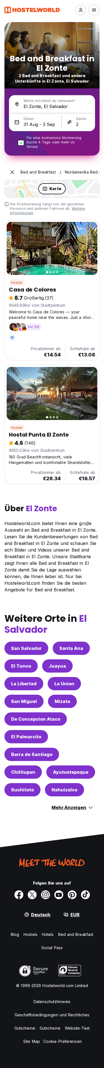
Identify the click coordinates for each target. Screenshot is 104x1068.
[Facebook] (18, 894)
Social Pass (52, 947)
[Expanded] (12, 172)
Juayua (57, 666)
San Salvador (26, 648)
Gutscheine (24, 1028)
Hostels (30, 934)
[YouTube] (58, 894)
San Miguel (24, 701)
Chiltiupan (23, 772)
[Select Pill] (80, 9)
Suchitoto (22, 790)
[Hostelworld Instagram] (45, 894)
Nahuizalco (64, 790)
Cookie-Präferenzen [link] (62, 1041)
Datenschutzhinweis (52, 1001)
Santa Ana (71, 648)
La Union (64, 683)
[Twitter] (32, 894)
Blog (15, 934)
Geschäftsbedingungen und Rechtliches (52, 1014)
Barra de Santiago (31, 754)
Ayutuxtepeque (70, 772)
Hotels (48, 934)
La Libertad (24, 683)
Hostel (16, 282)
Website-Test (77, 1028)
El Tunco (21, 666)
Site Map (31, 1041)
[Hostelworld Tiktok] (85, 894)
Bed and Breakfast (75, 934)
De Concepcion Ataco (35, 719)
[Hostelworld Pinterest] (72, 894)
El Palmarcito (26, 736)
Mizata (62, 701)
